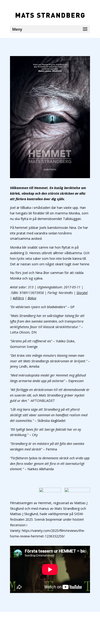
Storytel (82, 292)
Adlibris (18, 298)
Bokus (32, 298)
